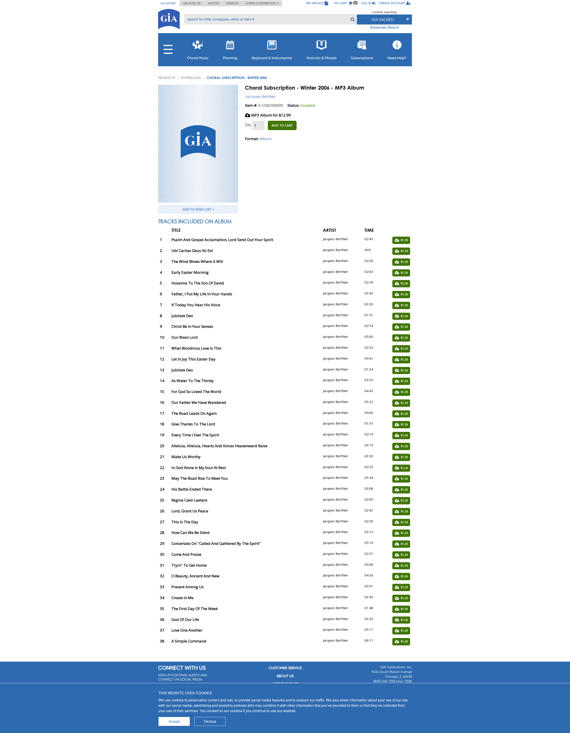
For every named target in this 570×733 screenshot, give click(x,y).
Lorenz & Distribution (261, 3)
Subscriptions (362, 58)
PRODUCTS (166, 78)
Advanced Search (384, 27)
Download (191, 78)
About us (285, 676)
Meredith (232, 3)
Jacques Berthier (260, 96)
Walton (213, 3)
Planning (230, 58)
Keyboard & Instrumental (272, 58)
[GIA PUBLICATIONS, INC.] (169, 18)
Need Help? (396, 58)
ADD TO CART (282, 125)
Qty (248, 124)
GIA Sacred (168, 3)
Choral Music (197, 58)
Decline (210, 721)
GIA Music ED (192, 3)
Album (266, 138)
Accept (174, 721)
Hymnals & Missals (321, 58)
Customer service (285, 668)
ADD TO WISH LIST (197, 209)
